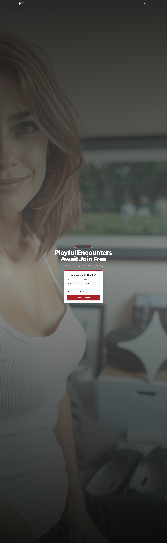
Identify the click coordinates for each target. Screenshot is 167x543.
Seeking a (87, 280)
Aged (68, 288)
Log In (145, 3)
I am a (68, 280)
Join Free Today (83, 298)
